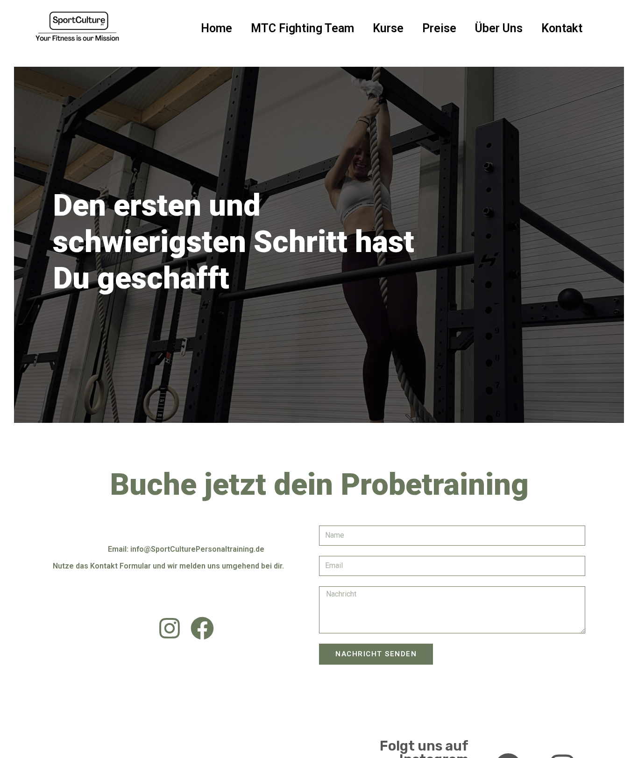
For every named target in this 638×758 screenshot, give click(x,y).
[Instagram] (169, 628)
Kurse (388, 28)
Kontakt (561, 28)
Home (216, 28)
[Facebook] (202, 628)
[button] (71, 320)
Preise (439, 28)
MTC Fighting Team (302, 28)
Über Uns (499, 28)
